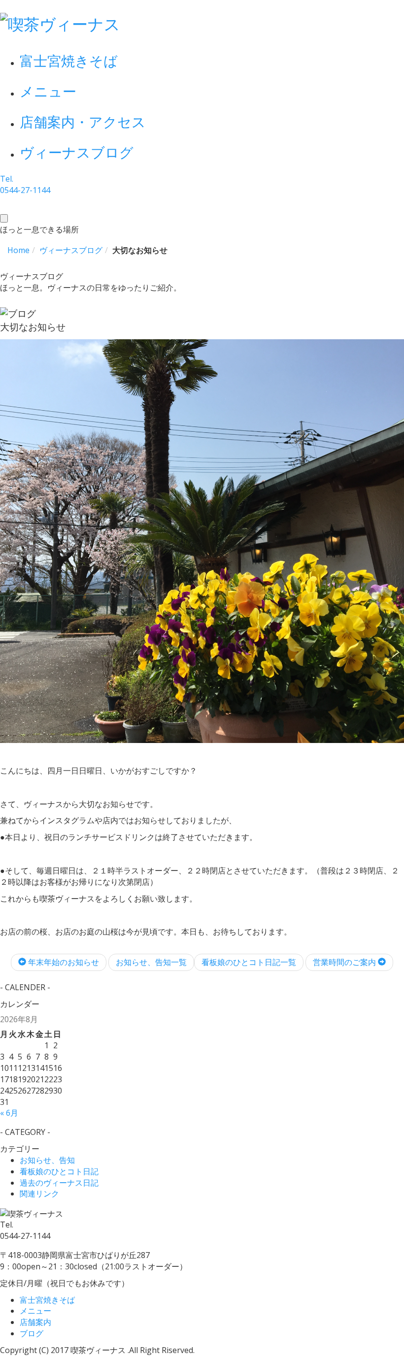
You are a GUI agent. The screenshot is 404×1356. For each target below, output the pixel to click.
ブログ (31, 1333)
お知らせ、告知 (47, 1160)
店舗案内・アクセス (83, 121)
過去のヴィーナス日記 (59, 1182)
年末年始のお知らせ (62, 962)
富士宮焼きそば (69, 60)
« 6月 (9, 1112)
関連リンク (39, 1193)
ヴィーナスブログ (77, 152)
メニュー (48, 91)
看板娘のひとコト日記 (59, 1171)
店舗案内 (35, 1322)
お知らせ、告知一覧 (151, 962)
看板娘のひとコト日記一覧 (249, 962)
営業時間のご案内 (345, 962)
